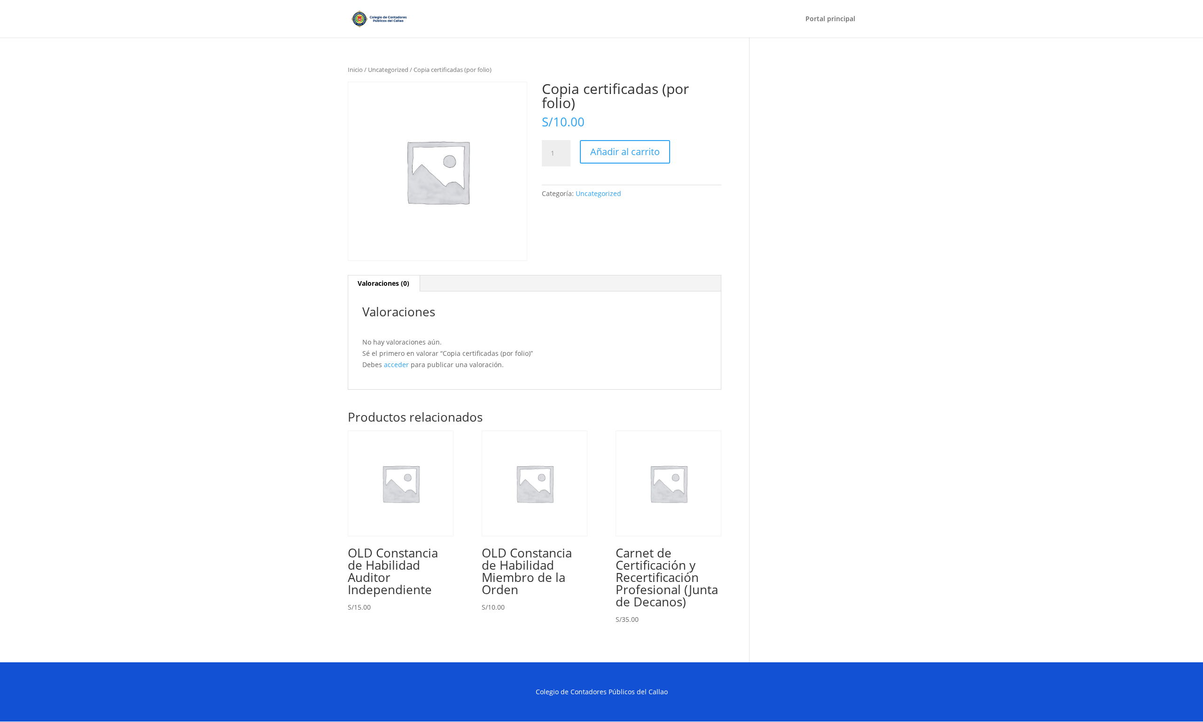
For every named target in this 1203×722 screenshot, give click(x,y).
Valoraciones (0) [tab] (383, 283)
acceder (396, 364)
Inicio (355, 69)
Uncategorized (388, 69)
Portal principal (830, 19)
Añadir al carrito (625, 151)
